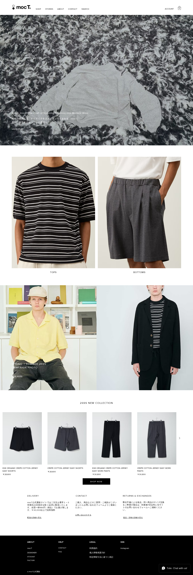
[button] (38, 9)
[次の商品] (179, 438)
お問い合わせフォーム (94, 505)
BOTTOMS (139, 272)
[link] (179, 8)
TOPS (53, 272)
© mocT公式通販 (33, 572)
